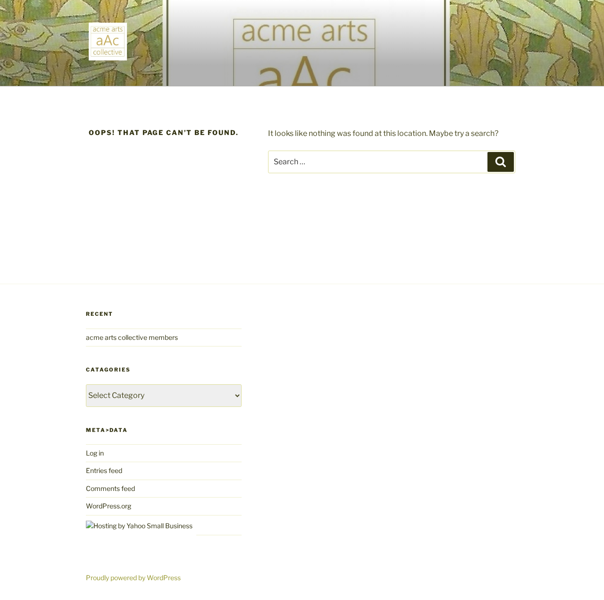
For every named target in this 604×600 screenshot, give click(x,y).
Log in (95, 453)
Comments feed (110, 488)
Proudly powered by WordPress (133, 578)
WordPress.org (108, 506)
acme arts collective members (132, 337)
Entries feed (104, 470)
